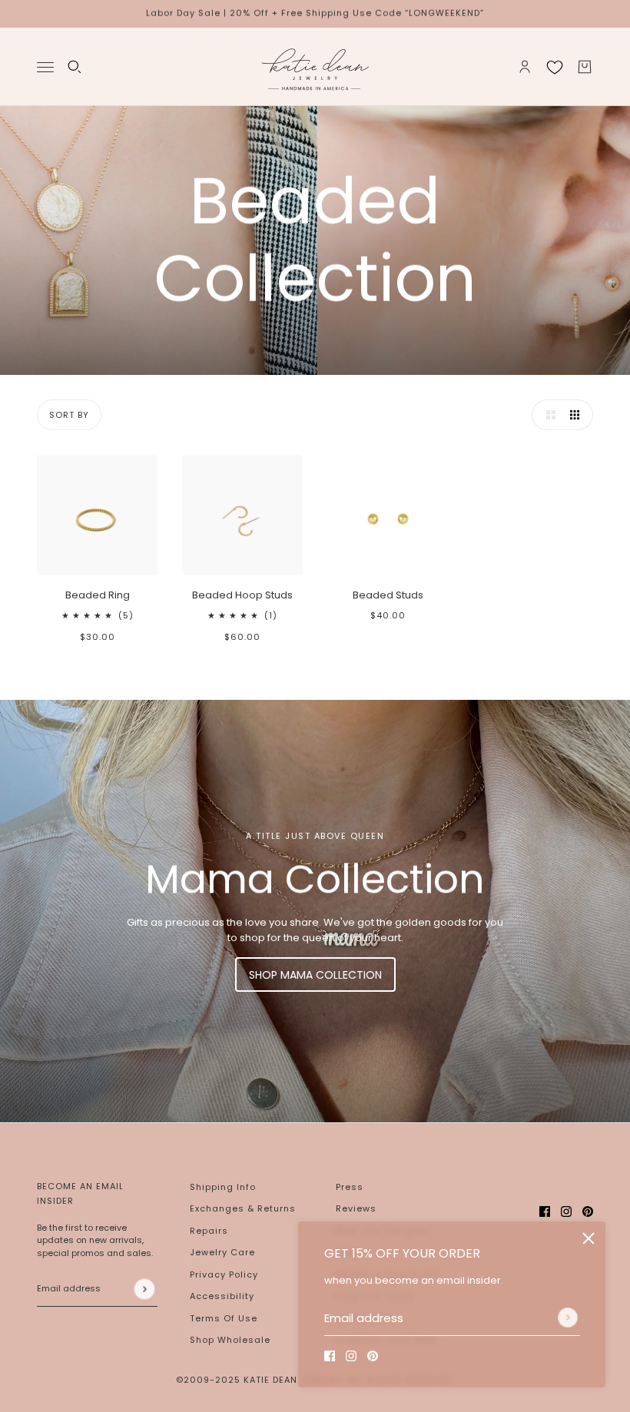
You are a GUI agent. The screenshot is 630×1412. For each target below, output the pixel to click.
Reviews (356, 1208)
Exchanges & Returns (243, 1208)
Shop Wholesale (230, 1340)
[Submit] (568, 1317)
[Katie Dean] (315, 67)
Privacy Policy (224, 1274)
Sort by (69, 415)
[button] (547, 414)
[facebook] (329, 1356)
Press (349, 1187)
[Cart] (584, 66)
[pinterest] (372, 1356)
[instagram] (351, 1356)
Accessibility (222, 1296)
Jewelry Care (222, 1252)
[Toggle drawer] (45, 66)
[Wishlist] (554, 67)
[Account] (524, 66)
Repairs (209, 1231)
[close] (588, 1238)
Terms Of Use (223, 1318)
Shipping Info (223, 1187)
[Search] (74, 66)
